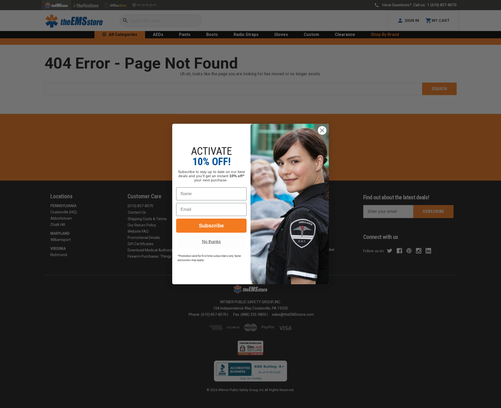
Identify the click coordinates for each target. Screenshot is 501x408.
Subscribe (211, 225)
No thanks (211, 241)
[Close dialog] (322, 130)
